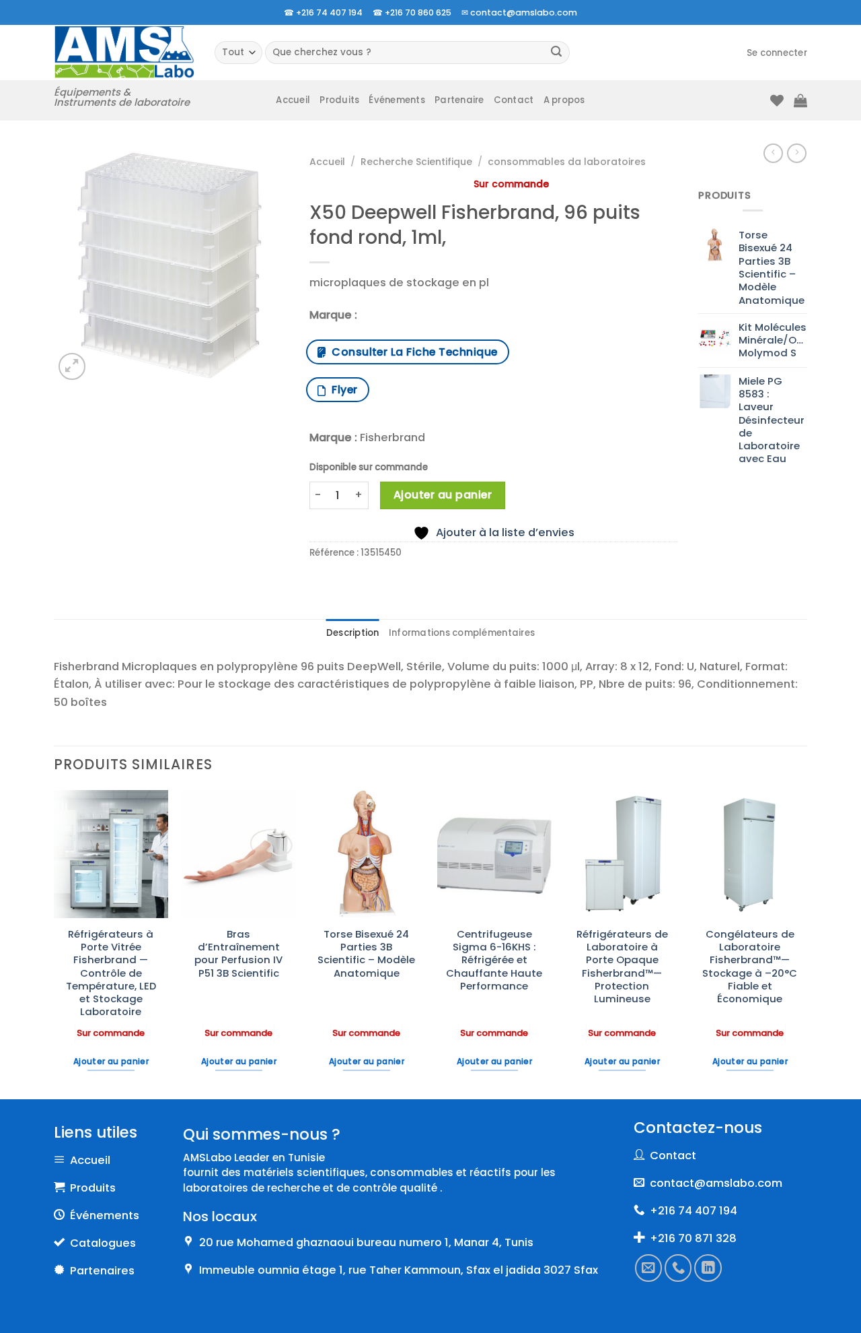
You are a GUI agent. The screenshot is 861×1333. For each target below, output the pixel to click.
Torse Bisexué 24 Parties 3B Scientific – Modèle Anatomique (366, 953)
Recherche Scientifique (416, 161)
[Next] (806, 943)
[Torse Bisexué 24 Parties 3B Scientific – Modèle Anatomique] (366, 854)
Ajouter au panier (443, 494)
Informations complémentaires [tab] (462, 632)
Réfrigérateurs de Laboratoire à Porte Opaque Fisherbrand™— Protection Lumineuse (622, 967)
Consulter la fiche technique (411, 352)
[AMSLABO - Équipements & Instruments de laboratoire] (124, 52)
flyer (341, 389)
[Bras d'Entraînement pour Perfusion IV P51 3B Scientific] (239, 854)
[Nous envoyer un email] (648, 1267)
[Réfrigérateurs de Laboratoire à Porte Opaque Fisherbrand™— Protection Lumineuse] (622, 854)
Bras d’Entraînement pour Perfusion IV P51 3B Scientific (238, 953)
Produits (339, 100)
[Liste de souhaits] (777, 100)
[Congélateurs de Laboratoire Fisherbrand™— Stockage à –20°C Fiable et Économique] (750, 854)
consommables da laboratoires (567, 161)
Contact (514, 100)
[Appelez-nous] (678, 1267)
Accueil (293, 100)
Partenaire (459, 100)
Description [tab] (352, 632)
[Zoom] (72, 366)
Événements (397, 100)
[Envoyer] (556, 53)
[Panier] (800, 100)
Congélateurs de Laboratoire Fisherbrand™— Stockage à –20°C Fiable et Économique (749, 967)
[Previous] (54, 943)
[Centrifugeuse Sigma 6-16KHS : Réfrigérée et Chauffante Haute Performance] (494, 854)
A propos (564, 100)
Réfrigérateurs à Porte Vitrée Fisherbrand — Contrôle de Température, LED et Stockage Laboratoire (111, 973)
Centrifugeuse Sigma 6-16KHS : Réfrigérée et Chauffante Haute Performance (494, 960)
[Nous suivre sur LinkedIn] (708, 1267)
